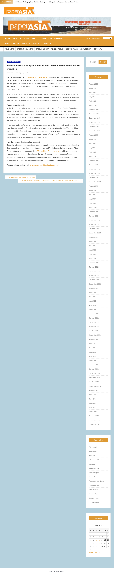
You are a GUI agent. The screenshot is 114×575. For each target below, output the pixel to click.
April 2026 (92, 101)
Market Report (94, 472)
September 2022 (95, 284)
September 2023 (95, 233)
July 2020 (92, 394)
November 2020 (94, 378)
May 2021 (92, 352)
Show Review (93, 490)
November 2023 (94, 224)
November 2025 (94, 122)
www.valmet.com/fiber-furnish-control (44, 165)
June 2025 (92, 143)
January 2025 (94, 165)
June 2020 (92, 399)
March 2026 (93, 105)
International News (25, 49)
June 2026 (92, 92)
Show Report (85, 49)
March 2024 (93, 207)
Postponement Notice (96, 481)
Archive (47, 43)
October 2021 (94, 331)
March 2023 (93, 258)
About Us (17, 38)
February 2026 (94, 109)
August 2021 (93, 339)
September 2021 (95, 335)
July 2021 (92, 343)
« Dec (91, 552)
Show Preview (94, 485)
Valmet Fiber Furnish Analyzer (49, 151)
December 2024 (94, 169)
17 (90, 543)
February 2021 (94, 365)
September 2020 (95, 386)
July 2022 (92, 292)
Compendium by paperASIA (51, 38)
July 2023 (92, 241)
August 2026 (93, 84)
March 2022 (93, 309)
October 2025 (94, 126)
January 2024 (94, 216)
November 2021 (94, 326)
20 (99, 543)
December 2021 (94, 322)
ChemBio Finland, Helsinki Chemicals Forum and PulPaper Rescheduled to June (49, 181)
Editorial (98, 49)
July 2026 (92, 88)
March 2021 (93, 360)
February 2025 (94, 160)
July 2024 (92, 190)
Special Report (42, 49)
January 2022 (94, 318)
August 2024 (93, 186)
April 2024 (92, 203)
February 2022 (94, 314)
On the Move (93, 477)
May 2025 (92, 148)
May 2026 (92, 97)
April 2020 (92, 407)
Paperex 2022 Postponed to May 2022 (21, 177)
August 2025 (93, 135)
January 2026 (94, 114)
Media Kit (26, 43)
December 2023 (94, 220)
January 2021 (94, 369)
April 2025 (92, 152)
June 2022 (92, 297)
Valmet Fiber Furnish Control (35, 77)
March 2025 (93, 156)
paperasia (10, 73)
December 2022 (94, 271)
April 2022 (92, 305)
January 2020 (94, 416)
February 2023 (94, 263)
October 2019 (94, 424)
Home (7, 38)
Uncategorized (94, 502)
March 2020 (93, 412)
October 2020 (94, 382)
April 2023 (92, 254)
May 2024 (92, 199)
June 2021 (92, 348)
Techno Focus (57, 49)
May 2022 (92, 301)
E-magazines (29, 38)
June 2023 (92, 246)
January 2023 (94, 267)
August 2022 (93, 288)
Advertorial (93, 447)
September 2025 (95, 131)
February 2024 (94, 212)
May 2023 (92, 250)
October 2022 (94, 280)
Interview (92, 464)
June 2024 (92, 195)
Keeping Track (72, 49)
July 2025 (92, 139)
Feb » (97, 552)
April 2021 (92, 356)
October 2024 (94, 178)
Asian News (9, 49)
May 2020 (92, 403)
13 (99, 540)
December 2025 (94, 118)
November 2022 (94, 275)
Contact (37, 43)
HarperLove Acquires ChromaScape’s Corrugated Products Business (68, 2)
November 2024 (94, 173)
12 (96, 540)
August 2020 (93, 390)
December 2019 (94, 420)
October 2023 (94, 229)
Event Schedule (12, 43)
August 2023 (93, 237)
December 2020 (94, 373)
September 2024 (95, 182)
